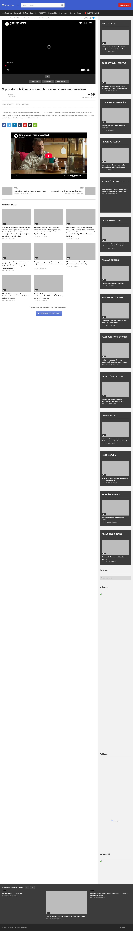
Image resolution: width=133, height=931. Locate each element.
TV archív (33, 13)
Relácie (25, 13)
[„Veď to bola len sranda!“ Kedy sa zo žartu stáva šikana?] (115, 468)
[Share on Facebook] (4, 125)
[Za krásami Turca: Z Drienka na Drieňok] (115, 508)
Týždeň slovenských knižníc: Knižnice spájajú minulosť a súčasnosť (112, 400)
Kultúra (18, 104)
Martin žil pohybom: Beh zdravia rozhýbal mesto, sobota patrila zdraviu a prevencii (113, 48)
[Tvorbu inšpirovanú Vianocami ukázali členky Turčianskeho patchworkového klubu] (73, 191)
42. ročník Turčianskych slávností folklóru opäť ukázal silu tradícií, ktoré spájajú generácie (15, 296)
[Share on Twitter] (9, 125)
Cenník (72, 13)
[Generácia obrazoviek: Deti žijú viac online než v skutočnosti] (115, 310)
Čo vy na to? (63, 13)
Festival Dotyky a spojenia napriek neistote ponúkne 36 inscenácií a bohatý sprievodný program (48, 296)
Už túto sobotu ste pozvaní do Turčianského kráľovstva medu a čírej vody (115, 440)
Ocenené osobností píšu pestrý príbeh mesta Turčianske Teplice (113, 245)
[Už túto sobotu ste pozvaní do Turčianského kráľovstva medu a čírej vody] (115, 429)
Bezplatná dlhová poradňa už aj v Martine (114, 558)
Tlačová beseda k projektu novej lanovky (113, 126)
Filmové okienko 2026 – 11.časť (113, 283)
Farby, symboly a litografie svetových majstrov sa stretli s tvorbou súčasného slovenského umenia (48, 264)
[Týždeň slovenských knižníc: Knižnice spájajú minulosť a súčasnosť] (115, 389)
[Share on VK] (30, 125)
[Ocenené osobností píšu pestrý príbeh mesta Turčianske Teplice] (115, 234)
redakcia (11, 95)
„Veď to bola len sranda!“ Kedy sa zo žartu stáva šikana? (115, 479)
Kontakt (79, 13)
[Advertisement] (115, 774)
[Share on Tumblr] (20, 125)
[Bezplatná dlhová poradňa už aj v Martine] (115, 547)
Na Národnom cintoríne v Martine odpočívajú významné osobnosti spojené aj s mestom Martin (113, 361)
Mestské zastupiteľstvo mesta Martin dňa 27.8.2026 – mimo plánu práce (115, 190)
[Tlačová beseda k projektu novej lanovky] (115, 116)
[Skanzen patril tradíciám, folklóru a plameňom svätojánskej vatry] (80, 251)
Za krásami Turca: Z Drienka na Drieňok (113, 519)
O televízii (17, 13)
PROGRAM (42, 13)
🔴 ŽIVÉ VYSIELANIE (91, 13)
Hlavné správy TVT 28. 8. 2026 (12, 893)
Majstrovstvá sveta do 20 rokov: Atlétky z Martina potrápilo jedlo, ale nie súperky (114, 87)
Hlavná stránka (6, 13)
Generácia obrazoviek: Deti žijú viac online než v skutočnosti (114, 321)
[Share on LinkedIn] (14, 125)
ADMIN (122, 927)
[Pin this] (25, 125)
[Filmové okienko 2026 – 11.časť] (115, 273)
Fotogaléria (52, 13)
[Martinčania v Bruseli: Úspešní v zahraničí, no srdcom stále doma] (115, 155)
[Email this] (35, 125)
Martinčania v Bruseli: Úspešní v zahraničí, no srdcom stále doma (113, 166)
